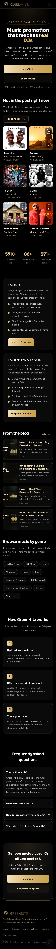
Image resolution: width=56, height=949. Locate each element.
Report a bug (9, 935)
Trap (37, 572)
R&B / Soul (30, 563)
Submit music (28, 78)
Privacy (15, 929)
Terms (25, 929)
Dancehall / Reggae (15, 580)
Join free (28, 68)
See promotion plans (22, 413)
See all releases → (15, 118)
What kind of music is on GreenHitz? (26, 826)
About (6, 929)
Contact (45, 929)
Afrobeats (10, 572)
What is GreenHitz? (17, 771)
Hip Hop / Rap (12, 563)
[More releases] (49, 173)
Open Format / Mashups (17, 588)
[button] (22, 145)
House (25, 572)
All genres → (12, 596)
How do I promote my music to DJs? (25, 814)
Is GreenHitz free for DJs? (20, 803)
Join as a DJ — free (21, 342)
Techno (39, 588)
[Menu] (49, 4)
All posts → (47, 434)
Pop (44, 563)
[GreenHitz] (16, 4)
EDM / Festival (38, 580)
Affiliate (34, 929)
